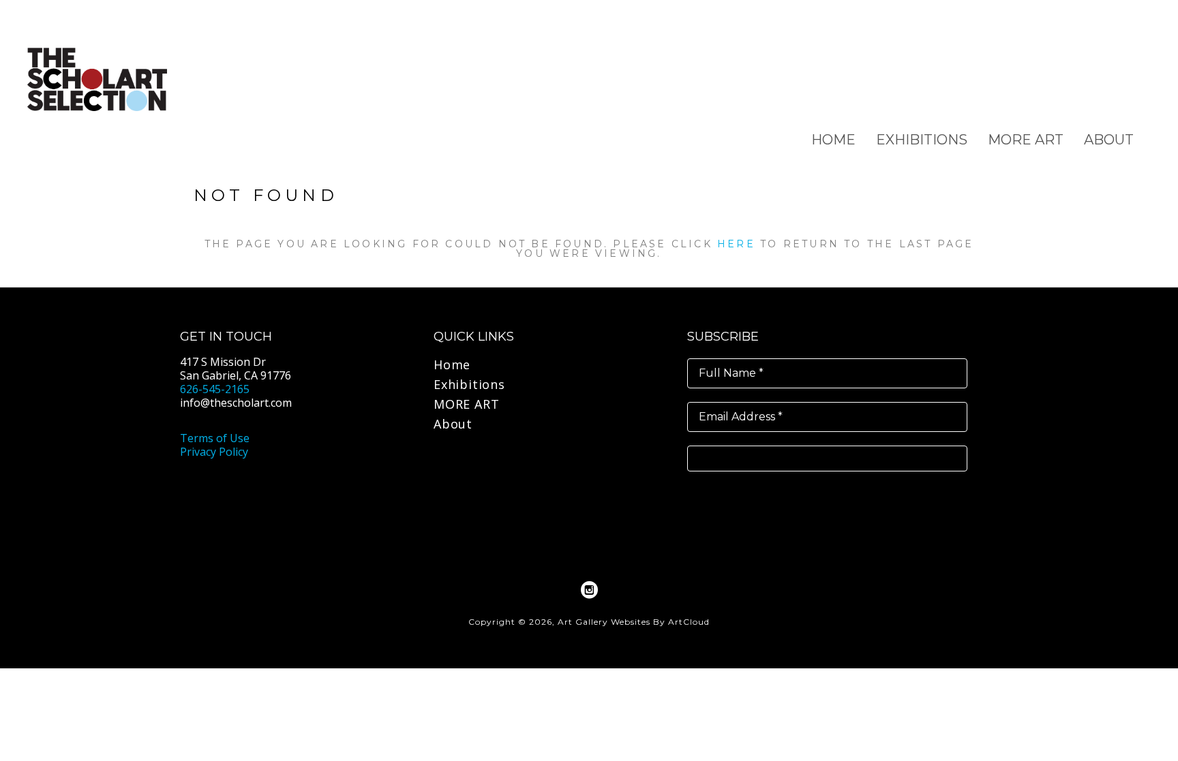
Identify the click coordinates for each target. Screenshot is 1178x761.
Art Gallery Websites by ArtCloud (634, 622)
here (736, 244)
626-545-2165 (215, 389)
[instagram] (589, 590)
